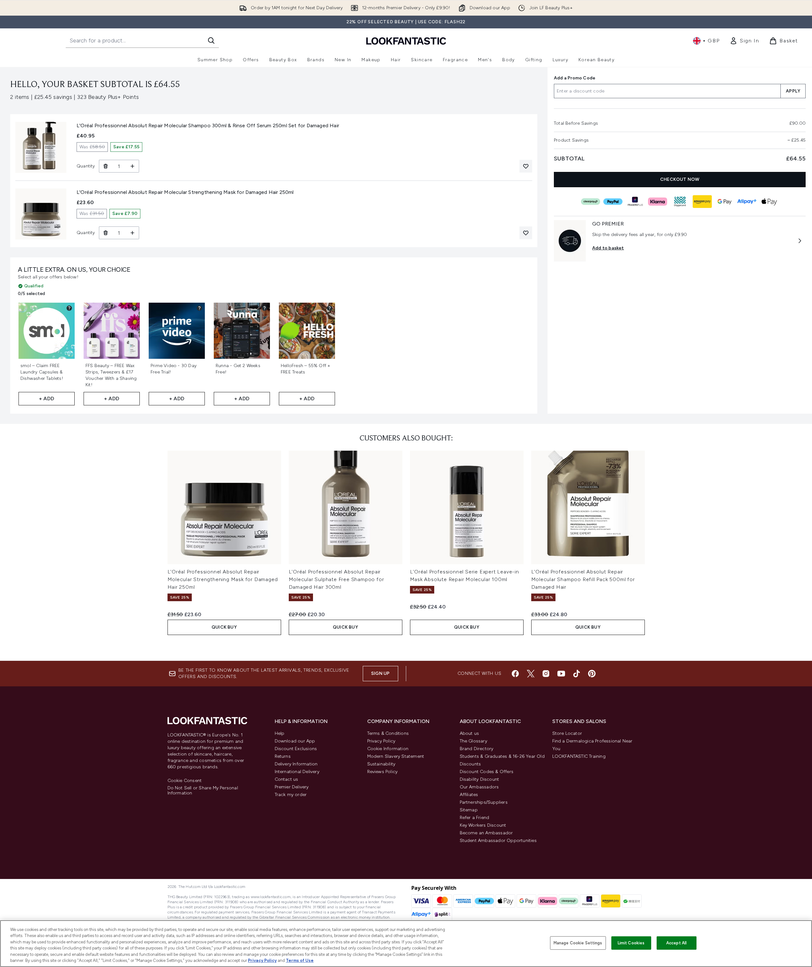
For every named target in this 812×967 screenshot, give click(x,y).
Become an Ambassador (486, 833)
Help (280, 733)
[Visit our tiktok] (576, 673)
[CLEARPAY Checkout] (590, 201)
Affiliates (469, 794)
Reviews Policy (382, 771)
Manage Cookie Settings (578, 943)
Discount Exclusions (296, 748)
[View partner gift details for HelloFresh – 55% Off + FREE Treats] (329, 308)
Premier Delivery (292, 787)
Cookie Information (388, 748)
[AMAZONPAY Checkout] (702, 201)
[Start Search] (211, 40)
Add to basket (608, 248)
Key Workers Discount (483, 825)
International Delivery (297, 771)
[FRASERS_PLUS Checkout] (635, 201)
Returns (283, 756)
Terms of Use (300, 960)
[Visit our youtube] (561, 673)
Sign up (380, 673)
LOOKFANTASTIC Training (579, 756)
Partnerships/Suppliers (484, 802)
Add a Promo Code (574, 78)
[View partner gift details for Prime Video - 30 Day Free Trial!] (199, 308)
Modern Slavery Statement (395, 756)
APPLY (793, 91)
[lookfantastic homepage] (406, 41)
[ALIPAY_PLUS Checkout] (746, 201)
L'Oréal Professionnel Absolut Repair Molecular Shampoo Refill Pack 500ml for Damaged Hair (583, 579)
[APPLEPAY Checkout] (769, 201)
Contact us (286, 779)
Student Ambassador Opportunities (498, 840)
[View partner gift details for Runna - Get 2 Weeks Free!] (264, 308)
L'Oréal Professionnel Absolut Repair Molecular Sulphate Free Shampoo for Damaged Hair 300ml (336, 579)
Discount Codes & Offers (487, 771)
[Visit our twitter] (530, 673)
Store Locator (567, 733)
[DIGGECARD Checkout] (679, 201)
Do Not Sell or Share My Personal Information (203, 791)
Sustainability (381, 764)
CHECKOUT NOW (679, 179)
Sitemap (469, 810)
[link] (744, 40)
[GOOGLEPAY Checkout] (724, 201)
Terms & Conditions (388, 733)
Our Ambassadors (479, 787)
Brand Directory (477, 748)
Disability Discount (479, 779)
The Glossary (473, 741)
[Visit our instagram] (546, 673)
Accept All (676, 943)
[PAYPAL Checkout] (612, 201)
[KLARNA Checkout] (657, 201)
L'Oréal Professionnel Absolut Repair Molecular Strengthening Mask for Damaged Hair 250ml (223, 579)
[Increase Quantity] (132, 166)
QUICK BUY (224, 627)
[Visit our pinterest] (592, 673)
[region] (406, 943)
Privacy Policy (381, 741)
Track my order (291, 794)
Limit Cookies (631, 943)
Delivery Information (296, 764)
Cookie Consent (185, 780)
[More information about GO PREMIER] (800, 241)
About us (469, 733)
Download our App (295, 741)
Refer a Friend (474, 817)
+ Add (46, 398)
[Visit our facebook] (515, 673)
